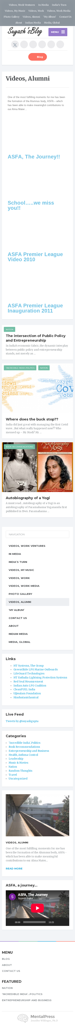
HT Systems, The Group (28, 665)
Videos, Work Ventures (22, 4)
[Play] (11, 922)
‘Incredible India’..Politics (22, 994)
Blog (39, 57)
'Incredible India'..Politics (20, 368)
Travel (13, 774)
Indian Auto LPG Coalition (29, 685)
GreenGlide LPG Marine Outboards (35, 669)
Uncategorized (18, 778)
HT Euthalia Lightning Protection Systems (40, 677)
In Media (43, 4)
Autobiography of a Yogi (28, 498)
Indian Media (33, 22)
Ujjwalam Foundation (27, 693)
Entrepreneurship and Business (29, 751)
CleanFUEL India (24, 689)
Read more (14, 868)
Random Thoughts (20, 770)
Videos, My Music (15, 10)
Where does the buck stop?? (32, 419)
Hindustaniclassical (25, 697)
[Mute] (58, 922)
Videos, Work (36, 10)
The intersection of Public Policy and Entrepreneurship (36, 338)
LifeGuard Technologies (28, 673)
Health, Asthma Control (23, 755)
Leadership (16, 758)
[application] (37, 908)
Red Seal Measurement (28, 681)
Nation (9, 329)
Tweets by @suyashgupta (22, 721)
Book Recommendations (19, 447)
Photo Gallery (11, 16)
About (18, 22)
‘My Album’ (49, 16)
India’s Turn (59, 4)
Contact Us (65, 16)
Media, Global (52, 22)
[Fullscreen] (64, 922)
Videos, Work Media (58, 10)
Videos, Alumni (31, 16)
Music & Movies (18, 762)
